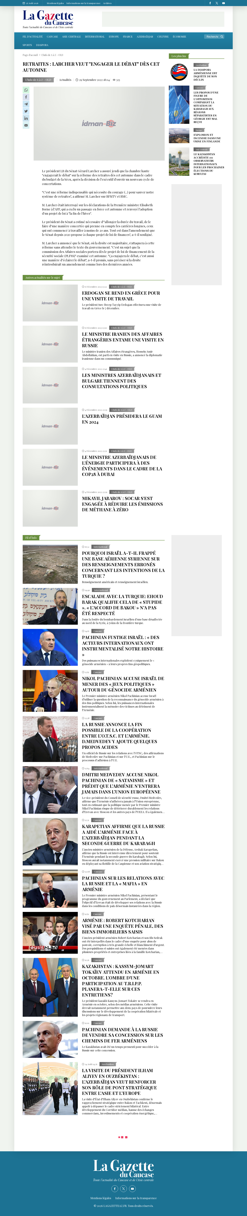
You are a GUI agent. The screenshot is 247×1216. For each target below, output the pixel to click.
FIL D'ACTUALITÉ (33, 36)
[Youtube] (223, 3)
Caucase (52, 36)
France (128, 36)
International (95, 36)
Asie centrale (71, 36)
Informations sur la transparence (83, 3)
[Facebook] (210, 3)
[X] (216, 3)
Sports (27, 45)
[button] (26, 90)
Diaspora (42, 45)
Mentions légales (55, 3)
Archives (107, 3)
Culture (163, 36)
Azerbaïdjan (145, 36)
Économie (179, 36)
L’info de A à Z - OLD (38, 80)
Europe (114, 36)
